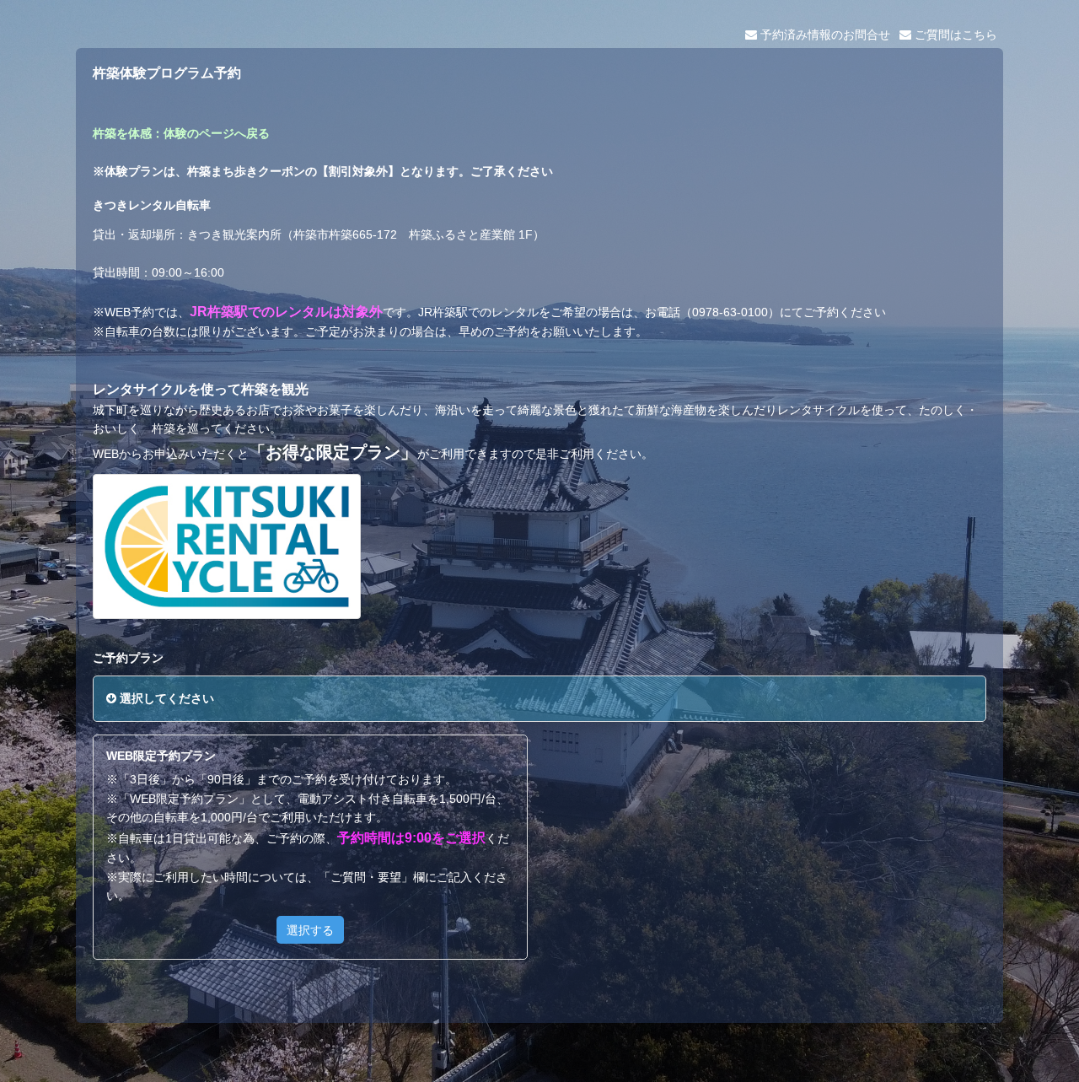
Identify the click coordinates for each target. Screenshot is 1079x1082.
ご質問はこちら (954, 34)
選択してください (165, 698)
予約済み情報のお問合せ (823, 34)
